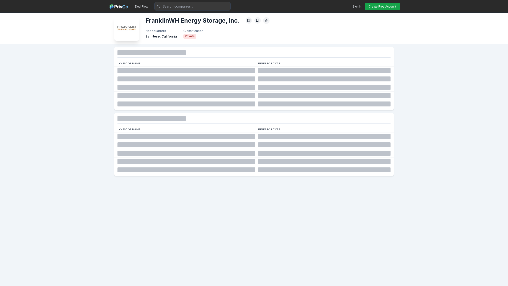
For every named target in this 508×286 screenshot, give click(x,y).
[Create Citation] (257, 20)
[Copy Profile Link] (266, 20)
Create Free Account (382, 6)
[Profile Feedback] (249, 20)
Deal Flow (141, 6)
